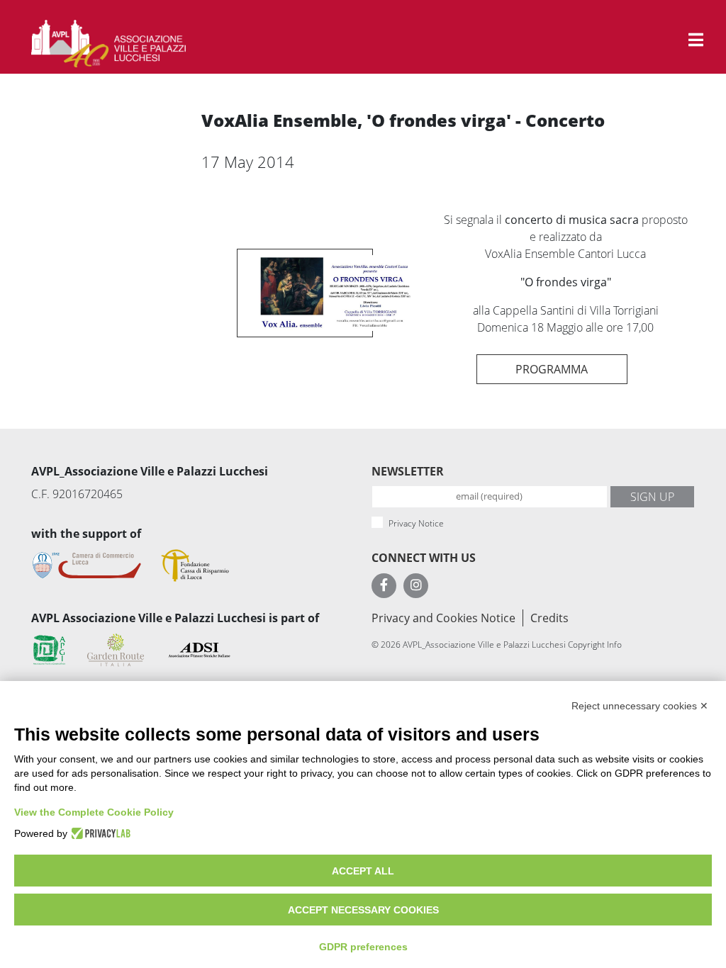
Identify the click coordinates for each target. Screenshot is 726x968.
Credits (549, 618)
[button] (695, 39)
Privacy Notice (416, 523)
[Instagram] (415, 585)
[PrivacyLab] (98, 833)
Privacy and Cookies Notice (443, 618)
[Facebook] (384, 585)
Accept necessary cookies (363, 910)
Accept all (363, 871)
